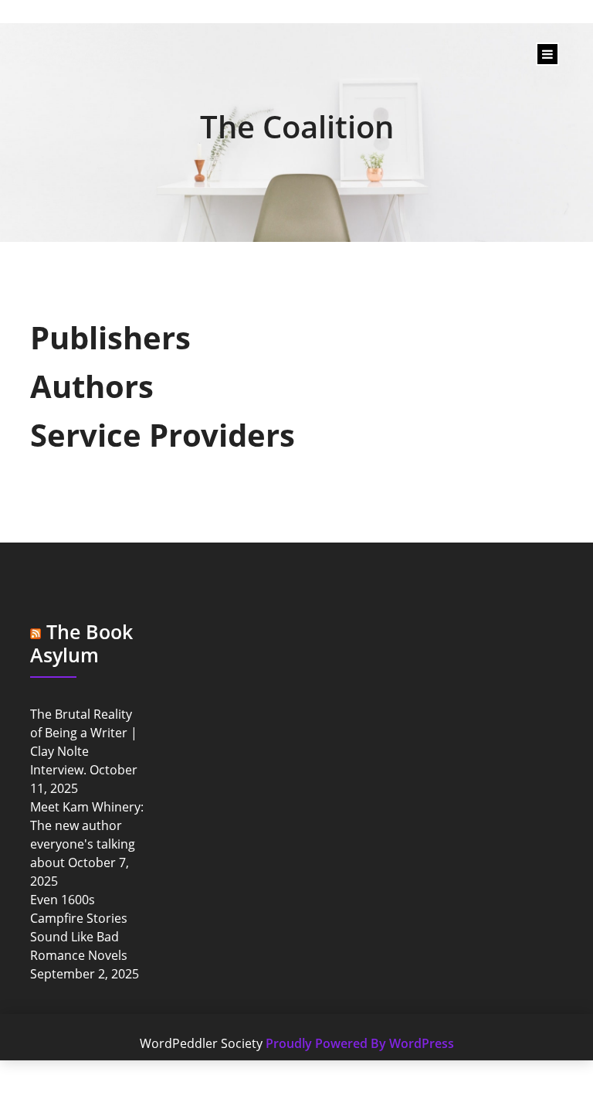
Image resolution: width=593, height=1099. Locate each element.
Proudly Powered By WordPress (360, 1043)
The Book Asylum (81, 643)
